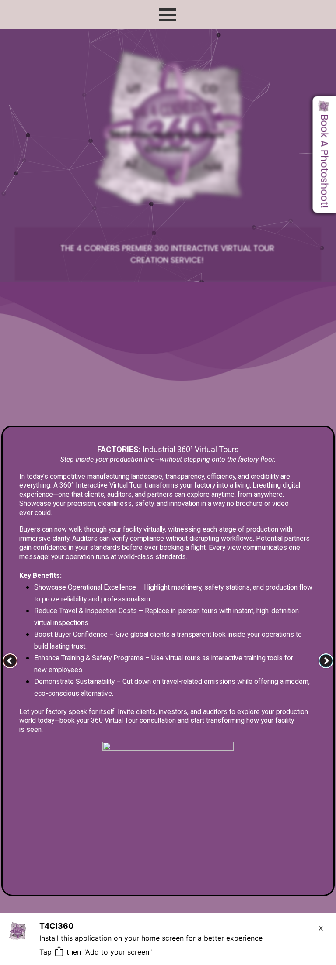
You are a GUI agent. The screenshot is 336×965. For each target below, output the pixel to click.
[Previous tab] (10, 661)
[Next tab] (326, 661)
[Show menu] (167, 15)
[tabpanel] (167, 254)
